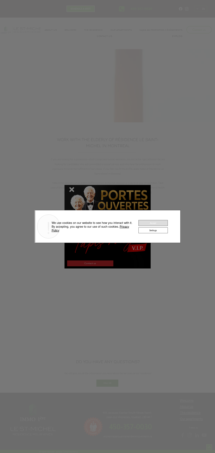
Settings (153, 230)
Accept (153, 223)
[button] (71, 189)
